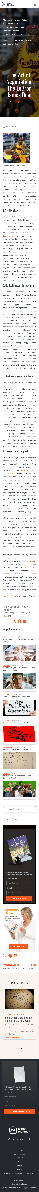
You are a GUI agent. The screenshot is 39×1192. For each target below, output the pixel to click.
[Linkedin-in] (18, 1139)
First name (11, 878)
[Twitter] (14, 1139)
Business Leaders (10, 24)
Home (5, 41)
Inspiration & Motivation (13, 27)
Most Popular (8, 747)
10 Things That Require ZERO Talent (17, 749)
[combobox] (19, 809)
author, (11, 564)
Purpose (28, 34)
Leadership (31, 27)
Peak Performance (11, 31)
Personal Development (12, 34)
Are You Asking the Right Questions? (17, 696)
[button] (35, 4)
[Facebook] (10, 1139)
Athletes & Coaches (11, 20)
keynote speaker (29, 561)
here (5, 590)
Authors (25, 20)
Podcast (6, 773)
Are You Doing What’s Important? (15, 723)
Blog (10, 41)
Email (9, 888)
